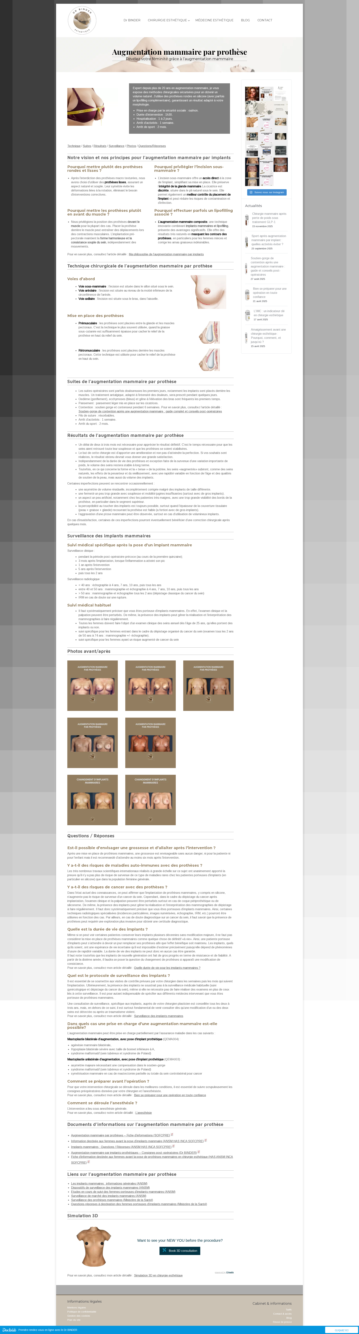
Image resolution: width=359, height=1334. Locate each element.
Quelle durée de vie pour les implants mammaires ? (167, 967)
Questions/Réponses (152, 146)
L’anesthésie (143, 1112)
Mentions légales (76, 1307)
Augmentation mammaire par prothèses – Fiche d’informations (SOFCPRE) (120, 1135)
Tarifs (289, 1309)
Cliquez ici (342, 1330)
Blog (289, 1317)
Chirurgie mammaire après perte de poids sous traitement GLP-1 (269, 218)
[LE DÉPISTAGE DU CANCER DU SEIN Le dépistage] (252, 122)
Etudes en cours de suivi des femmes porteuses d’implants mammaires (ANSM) (123, 1191)
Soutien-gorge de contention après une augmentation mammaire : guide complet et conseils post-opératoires (150, 411)
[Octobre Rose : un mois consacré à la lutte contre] (252, 108)
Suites (87, 146)
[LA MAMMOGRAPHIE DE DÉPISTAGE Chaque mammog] (252, 136)
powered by (224, 1272)
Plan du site (73, 1319)
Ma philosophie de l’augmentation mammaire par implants (166, 254)
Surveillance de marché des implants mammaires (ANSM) (108, 1195)
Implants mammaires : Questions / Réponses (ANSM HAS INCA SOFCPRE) (121, 1147)
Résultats (99, 146)
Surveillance (116, 146)
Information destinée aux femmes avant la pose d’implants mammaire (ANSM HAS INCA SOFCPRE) (137, 1141)
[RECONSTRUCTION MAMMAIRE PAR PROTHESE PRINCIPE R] (252, 165)
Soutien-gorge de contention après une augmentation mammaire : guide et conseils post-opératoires (268, 266)
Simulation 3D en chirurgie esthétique (158, 1275)
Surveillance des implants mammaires (158, 1016)
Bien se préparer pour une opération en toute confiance (170, 1095)
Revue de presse (282, 1322)
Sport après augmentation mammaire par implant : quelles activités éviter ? (268, 240)
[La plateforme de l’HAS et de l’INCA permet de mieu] (252, 150)
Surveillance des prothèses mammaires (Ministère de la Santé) (112, 1200)
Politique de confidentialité (81, 1311)
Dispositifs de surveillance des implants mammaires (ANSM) (110, 1187)
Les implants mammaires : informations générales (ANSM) (109, 1183)
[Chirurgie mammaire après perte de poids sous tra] (252, 94)
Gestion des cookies (78, 1315)
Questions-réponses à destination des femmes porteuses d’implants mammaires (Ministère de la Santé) (139, 1204)
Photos (131, 146)
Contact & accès (282, 1313)
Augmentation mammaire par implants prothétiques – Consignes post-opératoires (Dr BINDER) (134, 1152)
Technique (74, 146)
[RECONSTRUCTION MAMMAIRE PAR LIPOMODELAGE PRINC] (252, 179)
